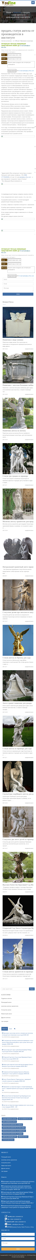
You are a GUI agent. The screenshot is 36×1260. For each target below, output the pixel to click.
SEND (18, 294)
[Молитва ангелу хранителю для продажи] (18, 504)
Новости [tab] (4, 1028)
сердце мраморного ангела (9, 1118)
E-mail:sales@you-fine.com (26, 70)
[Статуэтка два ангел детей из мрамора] (18, 822)
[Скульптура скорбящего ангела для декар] (18, 777)
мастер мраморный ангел (25, 1118)
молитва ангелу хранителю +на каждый (12, 1133)
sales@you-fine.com (25, 177)
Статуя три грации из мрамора (15, 476)
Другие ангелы (5, 1017)
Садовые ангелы (6, 998)
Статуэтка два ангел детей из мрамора (18, 839)
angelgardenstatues (29, 348)
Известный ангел (6, 1013)
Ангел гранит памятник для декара (17, 703)
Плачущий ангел (6, 1002)
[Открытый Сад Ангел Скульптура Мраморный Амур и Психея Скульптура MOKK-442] (18, 911)
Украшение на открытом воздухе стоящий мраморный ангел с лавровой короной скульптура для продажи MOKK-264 (18, 1088)
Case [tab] (10, 1028)
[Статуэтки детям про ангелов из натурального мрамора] (18, 595)
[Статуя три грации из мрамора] (18, 459)
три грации (4, 1021)
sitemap (22, 1257)
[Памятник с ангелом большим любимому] (18, 368)
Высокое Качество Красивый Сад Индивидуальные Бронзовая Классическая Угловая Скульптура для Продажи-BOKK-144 (16, 1097)
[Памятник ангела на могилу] (18, 414)
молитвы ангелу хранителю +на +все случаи (14, 1127)
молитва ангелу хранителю (9, 1006)
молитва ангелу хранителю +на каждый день (14, 1130)
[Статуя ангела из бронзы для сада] (18, 641)
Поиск (32, 989)
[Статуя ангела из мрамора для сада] (18, 731)
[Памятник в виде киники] (18, 323)
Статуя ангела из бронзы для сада (16, 658)
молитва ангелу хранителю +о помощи (12, 1124)
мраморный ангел (23, 1136)
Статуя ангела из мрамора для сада (17, 748)
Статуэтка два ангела (8, 1139)
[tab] (14, 1029)
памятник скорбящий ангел (9, 1136)
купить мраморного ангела (9, 1121)
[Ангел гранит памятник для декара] (18, 686)
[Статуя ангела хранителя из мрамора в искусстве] (18, 955)
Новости (17, 12)
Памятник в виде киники (13, 340)
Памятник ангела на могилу (14, 431)
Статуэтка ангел (6, 1010)
